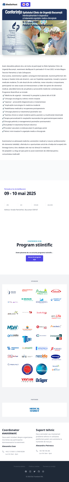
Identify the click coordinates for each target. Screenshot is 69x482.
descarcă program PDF (34, 258)
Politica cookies (34, 466)
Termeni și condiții (49, 466)
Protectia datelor (19, 466)
